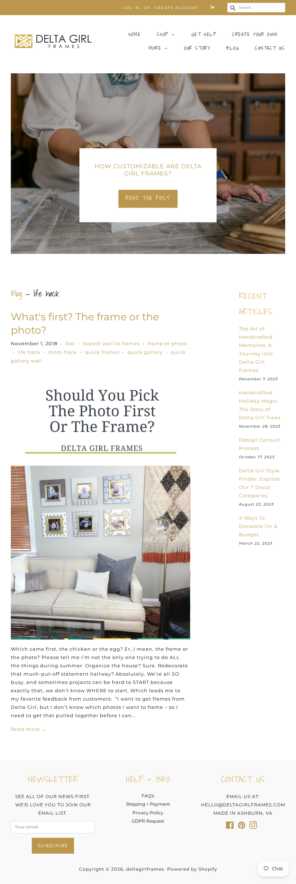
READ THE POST (148, 198)
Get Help (204, 34)
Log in (131, 7)
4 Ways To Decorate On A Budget (258, 526)
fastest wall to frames (111, 343)
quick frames (102, 352)
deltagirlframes (145, 869)
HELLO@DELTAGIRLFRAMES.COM (243, 804)
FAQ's (148, 795)
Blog (232, 48)
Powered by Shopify (192, 869)
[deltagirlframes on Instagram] (253, 826)
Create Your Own (255, 34)
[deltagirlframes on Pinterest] (241, 826)
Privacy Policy (147, 812)
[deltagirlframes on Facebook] (230, 826)
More (156, 48)
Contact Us (270, 48)
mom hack (62, 352)
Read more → (29, 729)
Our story (197, 48)
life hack (28, 352)
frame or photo (167, 343)
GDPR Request (148, 821)
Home (135, 34)
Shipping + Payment (148, 804)
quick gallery (145, 352)
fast (70, 343)
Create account (176, 7)
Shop (164, 34)
